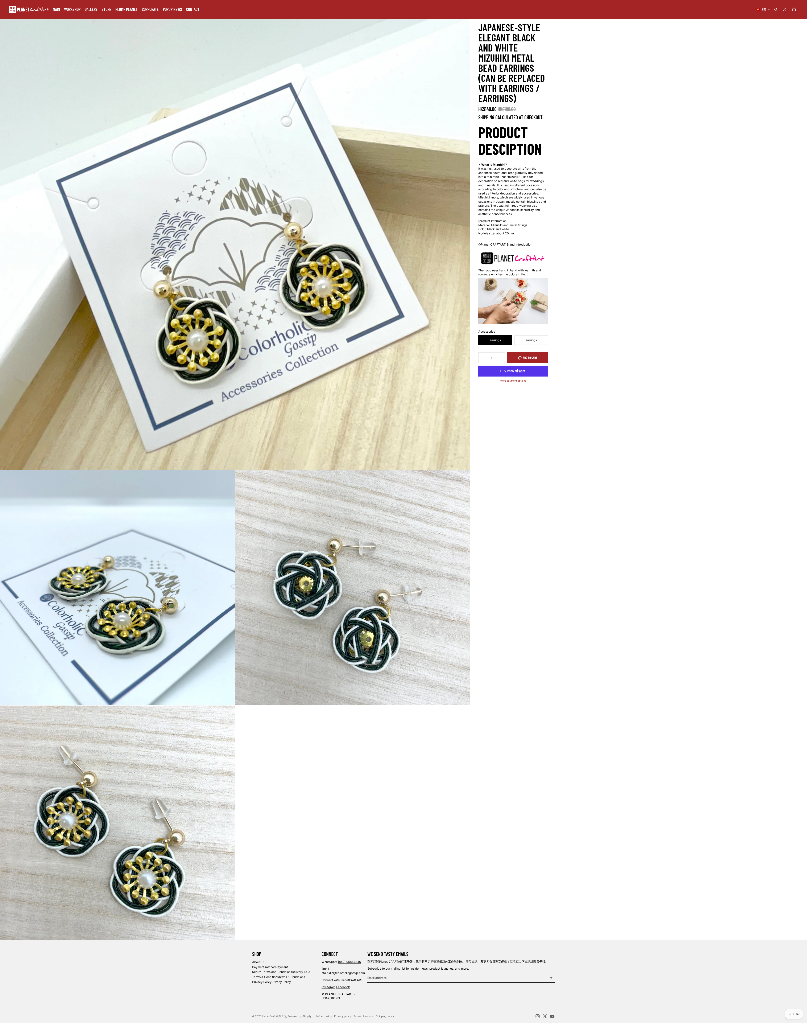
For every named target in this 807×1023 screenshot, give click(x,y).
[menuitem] (56, 9)
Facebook (343, 987)
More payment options (513, 380)
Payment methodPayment (270, 967)
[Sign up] (551, 977)
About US (258, 962)
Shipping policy (385, 1016)
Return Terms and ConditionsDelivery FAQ (281, 972)
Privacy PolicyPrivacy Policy (271, 982)
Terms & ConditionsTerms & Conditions (278, 977)
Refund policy (324, 1016)
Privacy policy (342, 1016)
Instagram (328, 987)
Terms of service (363, 1016)
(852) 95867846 (349, 962)
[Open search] (776, 9)
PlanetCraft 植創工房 (274, 1016)
